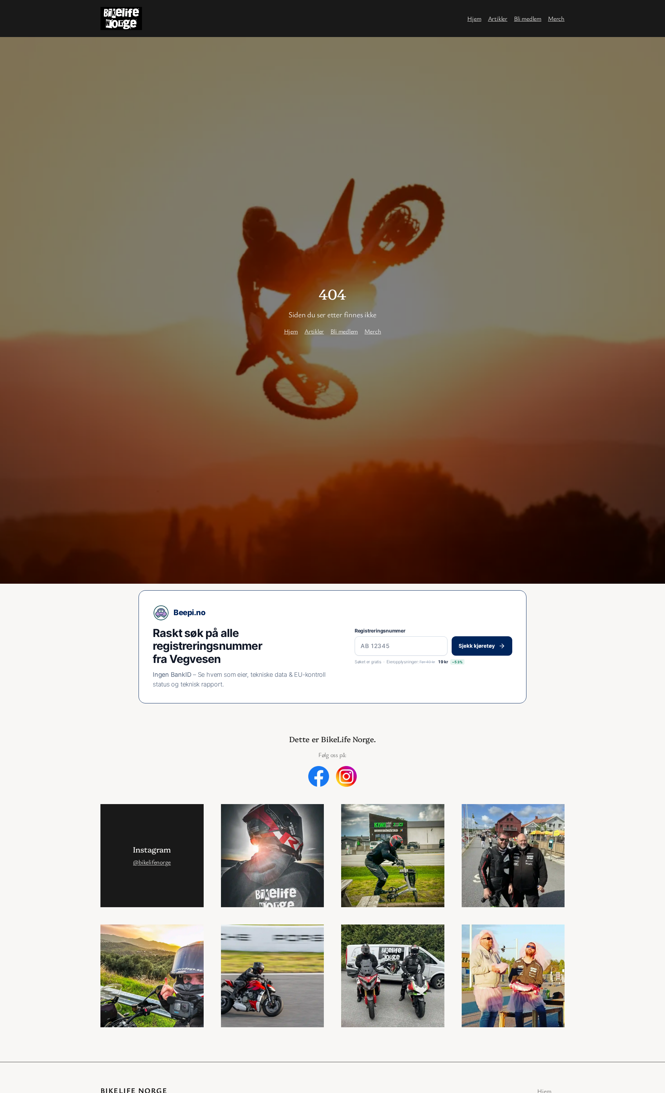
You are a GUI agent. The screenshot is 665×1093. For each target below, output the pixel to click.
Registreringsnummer (380, 631)
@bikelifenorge (152, 862)
